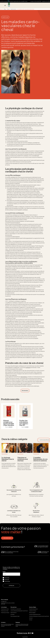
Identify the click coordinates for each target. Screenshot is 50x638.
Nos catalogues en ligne (15, 616)
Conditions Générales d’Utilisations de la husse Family (39, 616)
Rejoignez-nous (7, 538)
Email (4, 571)
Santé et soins (5, 17)
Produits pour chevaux (5, 612)
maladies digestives (25, 37)
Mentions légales (32, 612)
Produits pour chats (4, 610)
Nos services (13, 607)
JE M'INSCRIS (11, 585)
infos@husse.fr (4, 601)
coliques (28, 367)
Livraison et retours (32, 610)
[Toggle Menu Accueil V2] (5, 5)
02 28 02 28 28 (3, 602)
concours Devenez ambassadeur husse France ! (19, 610)
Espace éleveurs (14, 612)
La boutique (4, 607)
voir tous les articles (43, 440)
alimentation (24, 376)
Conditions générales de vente (34, 614)
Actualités (12, 614)
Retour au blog (25, 390)
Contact (30, 619)
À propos (31, 618)
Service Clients (32, 607)
